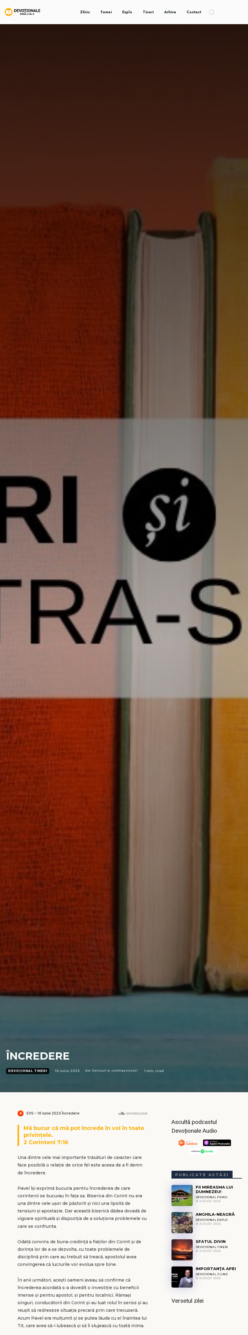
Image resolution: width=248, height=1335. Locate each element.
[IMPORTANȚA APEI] (182, 1277)
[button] (212, 12)
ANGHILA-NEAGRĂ (215, 1214)
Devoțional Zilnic (212, 1274)
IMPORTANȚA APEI (216, 1268)
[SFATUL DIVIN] (182, 1249)
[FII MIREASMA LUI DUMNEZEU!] (182, 1195)
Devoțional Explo (212, 1219)
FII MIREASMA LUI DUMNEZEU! (214, 1189)
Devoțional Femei (212, 1197)
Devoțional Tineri (27, 1071)
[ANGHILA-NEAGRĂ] (182, 1222)
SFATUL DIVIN (211, 1241)
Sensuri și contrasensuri (115, 1070)
